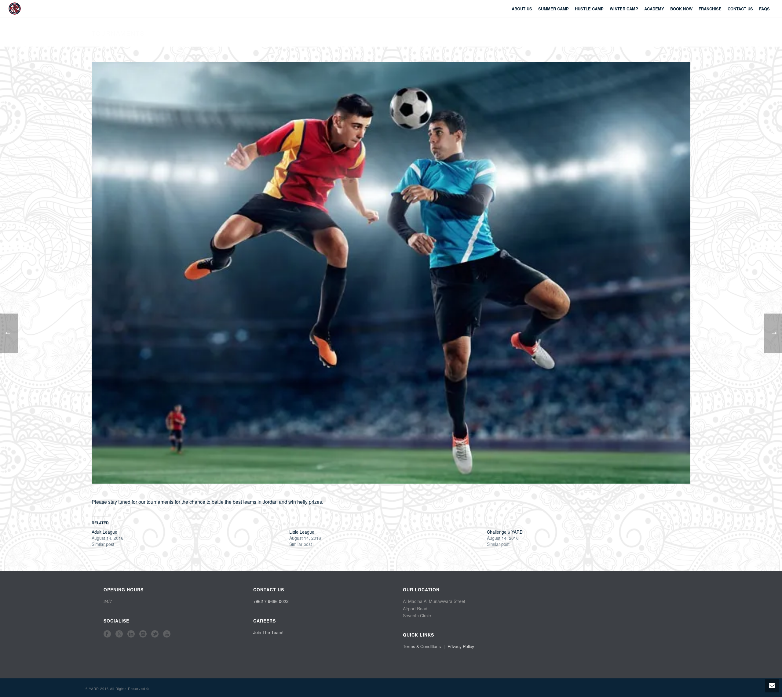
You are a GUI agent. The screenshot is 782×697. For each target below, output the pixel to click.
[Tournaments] (391, 272)
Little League (301, 532)
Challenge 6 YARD (505, 532)
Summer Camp (553, 9)
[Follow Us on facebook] (107, 634)
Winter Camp (624, 9)
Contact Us (740, 9)
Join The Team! (268, 632)
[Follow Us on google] (119, 634)
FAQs (764, 9)
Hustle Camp (589, 9)
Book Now (681, 9)
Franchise (710, 9)
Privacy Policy (461, 646)
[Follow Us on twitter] (155, 634)
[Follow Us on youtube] (166, 634)
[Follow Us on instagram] (143, 634)
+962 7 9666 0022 (271, 601)
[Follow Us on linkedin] (131, 634)
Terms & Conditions (422, 646)
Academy (654, 9)
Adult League (104, 532)
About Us (522, 9)
